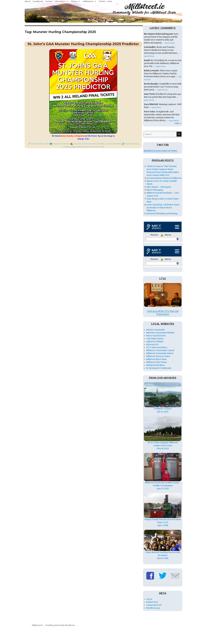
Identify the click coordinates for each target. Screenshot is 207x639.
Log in (149, 599)
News (80, 143)
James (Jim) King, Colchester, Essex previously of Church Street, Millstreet (163, 207)
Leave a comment (61, 143)
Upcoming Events (113, 143)
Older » (178, 123)
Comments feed (153, 605)
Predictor (86, 147)
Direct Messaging (155, 190)
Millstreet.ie (37, 625)
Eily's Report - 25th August (159, 187)
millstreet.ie (88, 1)
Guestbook (37, 1)
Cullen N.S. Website (154, 341)
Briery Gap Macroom (156, 335)
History (74, 1)
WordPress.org (153, 608)
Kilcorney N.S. (152, 344)
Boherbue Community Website (160, 333)
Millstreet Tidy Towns (156, 362)
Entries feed (152, 602)
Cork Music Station (154, 338)
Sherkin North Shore (155, 365)
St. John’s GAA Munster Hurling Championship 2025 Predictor (83, 44)
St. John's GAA (97, 147)
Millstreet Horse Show (156, 359)
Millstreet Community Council (160, 350)
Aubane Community (155, 330)
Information (59, 1)
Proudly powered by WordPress (60, 625)
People (100, 143)
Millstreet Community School (159, 353)
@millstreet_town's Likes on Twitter (160, 151)
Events (102, 1)
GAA (75, 143)
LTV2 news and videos (156, 347)
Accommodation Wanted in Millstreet (164, 178)
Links (109, 1)
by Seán (45, 143)
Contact (49, 1)
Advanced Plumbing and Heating (162, 213)
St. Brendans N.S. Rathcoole (158, 368)
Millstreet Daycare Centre (158, 356)
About (28, 1)
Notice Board (90, 143)
